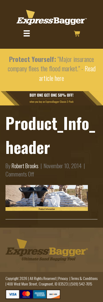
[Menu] (27, 33)
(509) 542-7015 (81, 284)
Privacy (63, 278)
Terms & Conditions (84, 278)
